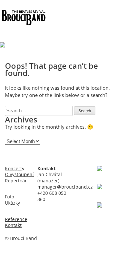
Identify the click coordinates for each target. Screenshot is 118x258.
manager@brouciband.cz (65, 187)
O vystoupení (19, 174)
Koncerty (14, 169)
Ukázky (12, 203)
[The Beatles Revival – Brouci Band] (23, 23)
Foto (9, 197)
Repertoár (16, 181)
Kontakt (13, 225)
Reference (16, 219)
